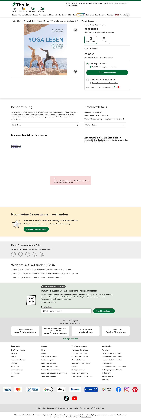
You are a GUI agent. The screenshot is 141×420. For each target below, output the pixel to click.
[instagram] (126, 390)
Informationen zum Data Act (82, 376)
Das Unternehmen (18, 350)
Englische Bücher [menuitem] (25, 15)
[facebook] (118, 390)
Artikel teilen (75, 30)
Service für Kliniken (48, 376)
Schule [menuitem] (35, 15)
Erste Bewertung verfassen (36, 229)
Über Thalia (15, 346)
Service (44, 346)
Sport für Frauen (65, 270)
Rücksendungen (47, 360)
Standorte (14, 363)
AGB (13, 376)
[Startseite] (14, 21)
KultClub (105, 380)
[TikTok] (66, 398)
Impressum (15, 373)
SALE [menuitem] (117, 15)
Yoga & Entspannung (89, 21)
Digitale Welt (106, 373)
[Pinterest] (135, 390)
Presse (13, 357)
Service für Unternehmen (50, 370)
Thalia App (106, 350)
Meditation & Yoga (73, 21)
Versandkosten (86, 417)
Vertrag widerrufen (70, 339)
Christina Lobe (100, 25)
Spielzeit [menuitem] (81, 15)
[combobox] (87, 64)
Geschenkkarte (107, 363)
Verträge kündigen (78, 370)
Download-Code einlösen (81, 363)
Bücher (19, 21)
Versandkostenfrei (107, 57)
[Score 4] (35, 254)
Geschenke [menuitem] (124, 15)
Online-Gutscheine (79, 360)
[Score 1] (13, 254)
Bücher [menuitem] (14, 15)
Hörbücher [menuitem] (72, 15)
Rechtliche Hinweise (48, 302)
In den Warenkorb (109, 72)
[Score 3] (27, 254)
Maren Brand (89, 25)
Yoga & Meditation (54, 273)
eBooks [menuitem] (58, 15)
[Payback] (91, 390)
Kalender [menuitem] (110, 15)
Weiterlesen (16, 125)
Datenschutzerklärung (80, 373)
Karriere (14, 353)
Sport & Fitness (43, 21)
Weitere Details (91, 125)
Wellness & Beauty (54, 277)
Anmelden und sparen (104, 311)
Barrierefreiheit (17, 370)
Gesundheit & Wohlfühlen (36, 273)
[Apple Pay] (61, 390)
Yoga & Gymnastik (58, 21)
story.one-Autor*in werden (112, 360)
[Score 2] (20, 254)
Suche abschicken (71, 5)
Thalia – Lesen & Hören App (112, 353)
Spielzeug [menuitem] (90, 15)
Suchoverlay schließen (104, 3)
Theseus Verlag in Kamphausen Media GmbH (107, 119)
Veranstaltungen (108, 376)
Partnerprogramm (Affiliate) (112, 370)
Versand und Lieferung (80, 357)
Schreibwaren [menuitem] (100, 15)
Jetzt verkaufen (16, 146)
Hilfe (43, 350)
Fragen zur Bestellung (80, 350)
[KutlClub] (107, 390)
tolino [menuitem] (64, 15)
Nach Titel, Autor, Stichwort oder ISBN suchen (81, 3)
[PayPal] (75, 390)
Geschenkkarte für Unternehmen (114, 366)
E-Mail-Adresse (47, 307)
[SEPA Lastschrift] (32, 390)
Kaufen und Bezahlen (79, 353)
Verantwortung (16, 366)
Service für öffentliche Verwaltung (54, 373)
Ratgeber (22, 273)
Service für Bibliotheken (50, 366)
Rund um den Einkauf (80, 346)
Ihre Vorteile (106, 346)
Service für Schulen (48, 363)
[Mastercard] (18, 390)
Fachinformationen (18, 360)
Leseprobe (75, 72)
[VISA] (7, 390)
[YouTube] (74, 398)
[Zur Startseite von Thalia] (21, 4)
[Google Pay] (48, 390)
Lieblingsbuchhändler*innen (112, 357)
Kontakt (44, 353)
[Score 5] (42, 254)
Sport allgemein (51, 270)
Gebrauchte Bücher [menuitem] (46, 15)
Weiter (128, 15)
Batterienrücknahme (49, 357)
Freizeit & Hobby (30, 21)
